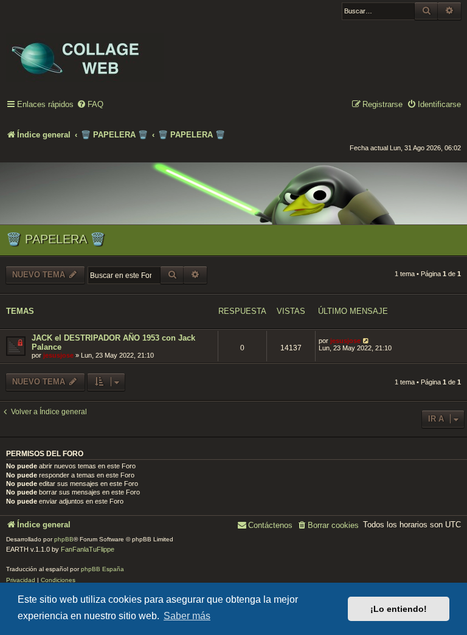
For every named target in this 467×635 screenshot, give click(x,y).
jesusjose (58, 355)
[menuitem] (90, 105)
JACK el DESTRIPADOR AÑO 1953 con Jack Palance (113, 342)
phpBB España (102, 569)
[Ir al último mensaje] (366, 340)
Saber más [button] (187, 616)
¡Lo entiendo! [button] (398, 609)
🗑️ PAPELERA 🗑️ (55, 239)
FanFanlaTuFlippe (87, 549)
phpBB (64, 539)
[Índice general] (85, 49)
